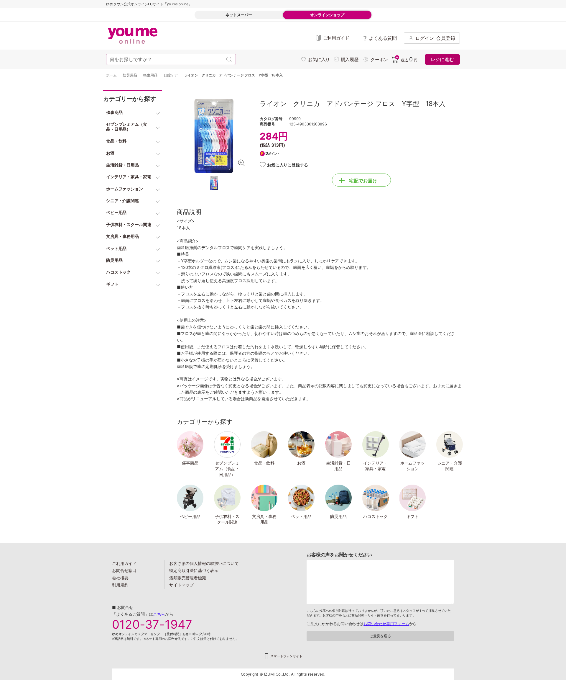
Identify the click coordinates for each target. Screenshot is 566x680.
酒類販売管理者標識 (187, 577)
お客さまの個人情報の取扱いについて (204, 563)
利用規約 (120, 584)
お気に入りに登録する (287, 164)
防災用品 (338, 516)
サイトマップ (181, 584)
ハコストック (375, 516)
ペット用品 (301, 516)
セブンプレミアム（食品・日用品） (227, 468)
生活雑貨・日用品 (338, 465)
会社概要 (120, 577)
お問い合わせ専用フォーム (386, 623)
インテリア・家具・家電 (375, 465)
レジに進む (442, 59)
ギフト (413, 516)
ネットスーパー (239, 14)
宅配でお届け (363, 181)
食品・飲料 (264, 462)
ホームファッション (412, 465)
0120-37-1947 (152, 624)
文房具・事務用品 (264, 519)
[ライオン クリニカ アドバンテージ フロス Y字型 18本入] (214, 136)
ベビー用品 (190, 516)
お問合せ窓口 (124, 570)
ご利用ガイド (124, 563)
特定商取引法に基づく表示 (193, 570)
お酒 (301, 462)
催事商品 (190, 462)
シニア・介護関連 (449, 465)
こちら (159, 614)
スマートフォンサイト (286, 656)
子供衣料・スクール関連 (227, 519)
